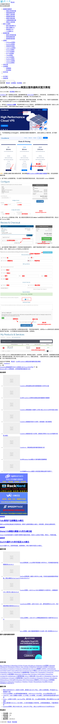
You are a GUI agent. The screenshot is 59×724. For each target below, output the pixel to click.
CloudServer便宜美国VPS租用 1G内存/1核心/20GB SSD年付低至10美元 (39, 409)
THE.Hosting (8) (31, 680)
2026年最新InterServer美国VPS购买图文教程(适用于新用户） (36, 471)
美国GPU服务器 (10, 22)
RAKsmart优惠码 (10, 42)
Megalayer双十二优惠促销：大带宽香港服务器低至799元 (15, 369)
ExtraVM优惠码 (10, 51)
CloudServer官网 (11, 104)
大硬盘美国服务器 (11, 20)
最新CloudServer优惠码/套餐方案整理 (37, 173)
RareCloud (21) (20, 670)
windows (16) (36, 674)
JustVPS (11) (28, 678)
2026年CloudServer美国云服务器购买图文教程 (28, 361)
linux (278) (2, 665)
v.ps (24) (35, 668)
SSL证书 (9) (14, 680)
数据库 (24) (40, 668)
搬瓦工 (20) (37, 670)
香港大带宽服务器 (11, 35)
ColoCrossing (30, 94)
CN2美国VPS (9, 31)
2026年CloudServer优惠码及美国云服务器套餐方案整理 (34, 397)
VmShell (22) (5, 670)
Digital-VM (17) (35, 672)
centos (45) (27, 665)
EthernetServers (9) (6, 680)
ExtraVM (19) (52, 670)
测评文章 (5, 64)
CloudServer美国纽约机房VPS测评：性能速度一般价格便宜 (36, 421)
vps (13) (28, 676)
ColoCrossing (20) (44, 670)
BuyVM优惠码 (10, 53)
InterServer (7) (4, 681)
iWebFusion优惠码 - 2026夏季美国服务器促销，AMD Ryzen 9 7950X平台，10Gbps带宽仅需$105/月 (29, 693)
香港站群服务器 (10, 36)
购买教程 (8, 70)
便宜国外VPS (9, 29)
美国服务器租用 (7, 9)
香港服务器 (6, 33)
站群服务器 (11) (20, 678)
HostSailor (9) (20, 680)
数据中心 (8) (38, 680)
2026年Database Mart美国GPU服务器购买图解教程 (33, 459)
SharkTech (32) (34, 667)
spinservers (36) (6, 667)
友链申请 (5, 78)
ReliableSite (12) (49, 676)
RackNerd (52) (16, 665)
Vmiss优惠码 (9, 55)
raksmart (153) (8, 665)
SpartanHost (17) (43, 672)
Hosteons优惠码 (10, 49)
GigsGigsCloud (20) (29, 670)
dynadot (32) (41, 667)
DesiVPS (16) (5, 674)
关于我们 (5, 76)
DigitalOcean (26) (28, 668)
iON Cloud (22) (12, 670)
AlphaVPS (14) (6, 676)
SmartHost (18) (5, 672)
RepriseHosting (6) (38, 681)
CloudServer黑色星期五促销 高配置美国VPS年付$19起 (34, 386)
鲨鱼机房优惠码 (10, 46)
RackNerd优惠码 (10, 44)
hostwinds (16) (19, 674)
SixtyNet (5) (11, 683)
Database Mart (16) (28, 674)
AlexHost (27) (12, 668)
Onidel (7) (31, 681)
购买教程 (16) (12, 674)
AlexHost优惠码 (10, 62)
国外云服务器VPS (11, 25)
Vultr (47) (22, 665)
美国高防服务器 (10, 16)
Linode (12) (13, 678)
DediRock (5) (4, 683)
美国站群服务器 (10, 12)
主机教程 (5, 66)
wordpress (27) (5, 668)
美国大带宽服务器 (11, 11)
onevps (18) (12, 672)
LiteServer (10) (34, 678)
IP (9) (25, 680)
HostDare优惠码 (10, 59)
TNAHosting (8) (45, 680)
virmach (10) (48, 678)
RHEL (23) (46, 668)
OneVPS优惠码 (10, 57)
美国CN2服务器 (10, 14)
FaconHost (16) (43, 674)
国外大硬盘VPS (10, 27)
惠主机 (13, 2)
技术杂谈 (5, 72)
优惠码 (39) (48, 665)
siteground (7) (11, 681)
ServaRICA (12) (41, 676)
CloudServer (3, 94)
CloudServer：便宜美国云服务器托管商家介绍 (32, 447)
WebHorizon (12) (6, 678)
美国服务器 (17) (27, 672)
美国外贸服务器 (10, 18)
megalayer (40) (41, 665)
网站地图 (14, 722)
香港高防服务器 (10, 38)
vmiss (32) (28, 667)
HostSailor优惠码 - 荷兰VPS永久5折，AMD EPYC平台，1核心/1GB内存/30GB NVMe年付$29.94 (28, 706)
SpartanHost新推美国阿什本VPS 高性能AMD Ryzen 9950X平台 (16, 367)
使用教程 (8, 68)
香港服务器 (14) (22, 676)
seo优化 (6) (46, 681)
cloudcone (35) (13, 667)
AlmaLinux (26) (20, 668)
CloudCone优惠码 (10, 48)
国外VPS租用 (6, 24)
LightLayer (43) (34, 665)
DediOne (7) (26, 681)
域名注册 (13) (33, 676)
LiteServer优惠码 (10, 60)
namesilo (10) (41, 678)
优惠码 (5, 40)
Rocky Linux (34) (21, 667)
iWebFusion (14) (14, 676)
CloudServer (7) (19, 681)
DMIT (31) (47, 667)
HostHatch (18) (19, 672)
